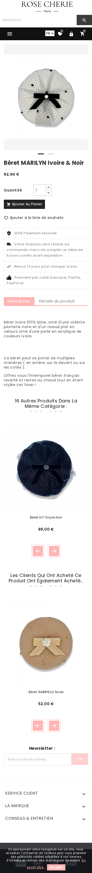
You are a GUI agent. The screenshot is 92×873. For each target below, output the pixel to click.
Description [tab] (19, 301)
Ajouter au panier (24, 204)
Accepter (56, 867)
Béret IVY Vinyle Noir (46, 517)
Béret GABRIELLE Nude (46, 692)
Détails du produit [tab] (57, 301)
